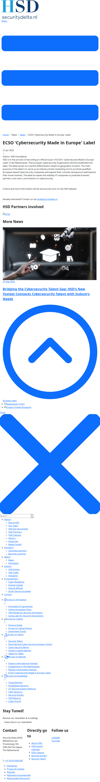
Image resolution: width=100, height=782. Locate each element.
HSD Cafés (13, 572)
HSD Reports (14, 698)
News (7, 557)
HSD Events (14, 569)
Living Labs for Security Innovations (25, 615)
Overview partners (17, 550)
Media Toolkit (15, 544)
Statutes (11, 772)
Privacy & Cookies (15, 769)
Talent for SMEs (16, 653)
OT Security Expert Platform (22, 688)
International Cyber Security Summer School (30, 644)
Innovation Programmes (20, 606)
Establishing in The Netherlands (24, 666)
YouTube (56, 740)
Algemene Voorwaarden (19, 775)
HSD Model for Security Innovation (25, 612)
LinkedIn (56, 737)
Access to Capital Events (20, 628)
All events (13, 575)
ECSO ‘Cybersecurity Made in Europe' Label (29, 672)
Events (8, 566)
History (11, 538)
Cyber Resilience (16, 582)
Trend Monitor (15, 682)
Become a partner (17, 553)
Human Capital (15, 585)
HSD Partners (15, 532)
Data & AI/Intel (15, 588)
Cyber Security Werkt (18, 647)
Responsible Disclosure (18, 778)
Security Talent (15, 641)
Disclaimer (12, 765)
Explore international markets (23, 663)
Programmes (11, 578)
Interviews (13, 563)
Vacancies (13, 541)
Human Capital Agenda (19, 650)
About (7, 519)
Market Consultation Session (22, 669)
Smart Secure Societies (19, 591)
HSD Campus (14, 535)
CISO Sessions (15, 692)
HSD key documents (18, 528)
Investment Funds (17, 631)
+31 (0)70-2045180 (14, 760)
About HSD (13, 522)
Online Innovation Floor (20, 609)
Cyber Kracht (14, 701)
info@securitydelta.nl (47, 199)
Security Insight (16, 695)
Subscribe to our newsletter (18, 722)
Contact (8, 594)
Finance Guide (15, 625)
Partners (9, 547)
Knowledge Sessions (18, 685)
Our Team (13, 525)
